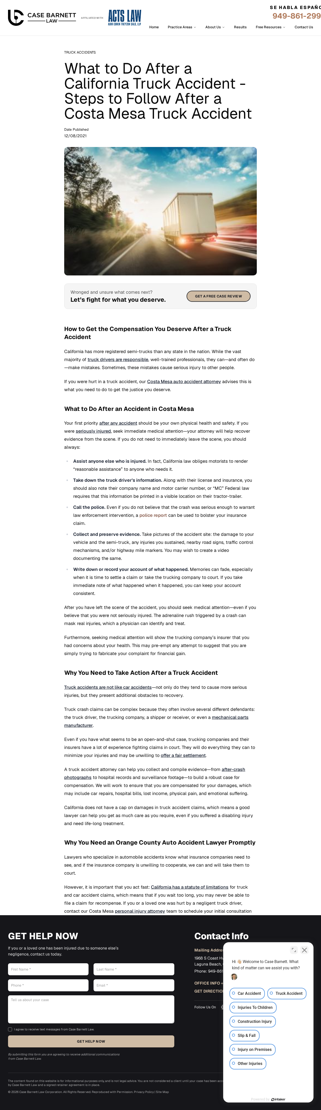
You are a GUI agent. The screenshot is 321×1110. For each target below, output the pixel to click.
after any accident (118, 423)
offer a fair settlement (183, 755)
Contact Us (304, 27)
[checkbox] (10, 1029)
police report (153, 515)
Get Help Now (91, 1041)
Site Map (162, 1092)
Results (240, 27)
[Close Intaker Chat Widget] (304, 950)
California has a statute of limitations (189, 887)
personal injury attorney (140, 911)
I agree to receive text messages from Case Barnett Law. (54, 1029)
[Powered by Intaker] (278, 1099)
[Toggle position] (294, 950)
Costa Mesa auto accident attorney (184, 381)
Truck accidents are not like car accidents (108, 687)
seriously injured (93, 431)
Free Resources (269, 27)
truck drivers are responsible (118, 359)
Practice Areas (180, 27)
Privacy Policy (144, 1092)
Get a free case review (218, 296)
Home (154, 27)
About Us (213, 27)
